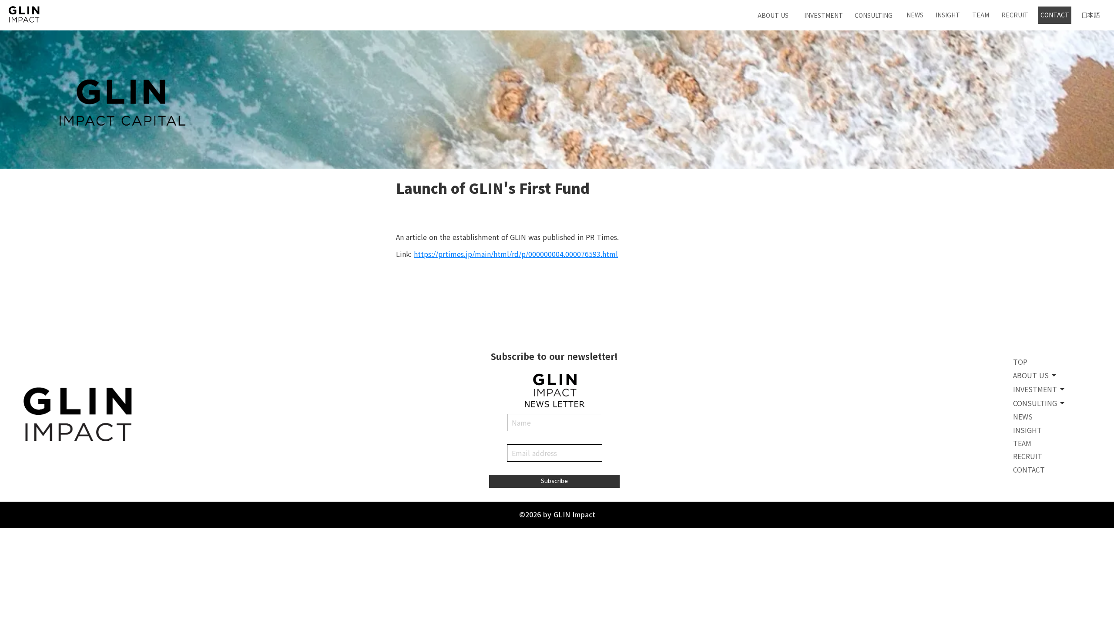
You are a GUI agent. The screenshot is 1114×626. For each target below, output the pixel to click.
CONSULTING (874, 15)
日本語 (1090, 15)
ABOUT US (773, 15)
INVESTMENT (823, 15)
